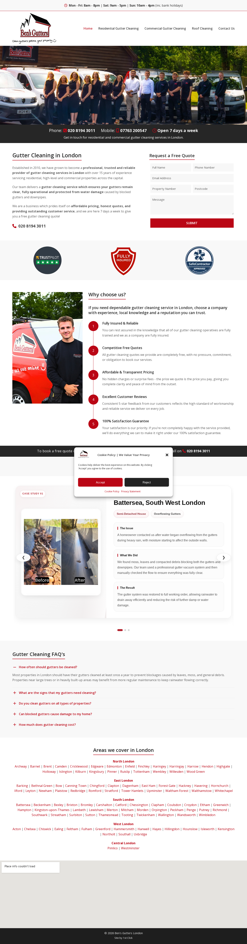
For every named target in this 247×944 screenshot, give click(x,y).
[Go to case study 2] (125, 630)
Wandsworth (186, 815)
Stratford (111, 791)
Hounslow (190, 829)
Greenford (102, 829)
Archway (21, 766)
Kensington (226, 829)
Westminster (130, 848)
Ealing (58, 829)
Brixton (72, 805)
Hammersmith (124, 829)
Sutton (90, 815)
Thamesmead (108, 815)
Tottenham (141, 771)
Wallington (166, 815)
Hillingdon (172, 829)
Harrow (192, 766)
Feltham (72, 829)
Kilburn (80, 771)
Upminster (154, 791)
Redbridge (77, 791)
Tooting (127, 815)
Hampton (24, 810)
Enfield (130, 766)
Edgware (97, 766)
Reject (147, 482)
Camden (61, 766)
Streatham (58, 815)
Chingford (97, 786)
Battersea (23, 805)
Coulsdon (174, 805)
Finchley (144, 766)
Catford (120, 805)
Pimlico (112, 848)
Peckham (176, 810)
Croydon (190, 805)
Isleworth (207, 829)
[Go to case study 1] (120, 630)
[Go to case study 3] (129, 630)
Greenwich (220, 805)
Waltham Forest (176, 791)
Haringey (159, 766)
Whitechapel (224, 791)
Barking (22, 786)
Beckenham (42, 805)
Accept (100, 482)
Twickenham (145, 815)
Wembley (159, 771)
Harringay (176, 766)
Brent (47, 766)
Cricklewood (79, 766)
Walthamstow (201, 791)
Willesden (176, 771)
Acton (17, 829)
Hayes (156, 829)
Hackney (185, 786)
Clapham (157, 805)
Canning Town (75, 786)
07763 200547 (133, 130)
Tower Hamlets (132, 791)
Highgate (223, 766)
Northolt (108, 834)
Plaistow (61, 791)
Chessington (139, 805)
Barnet (35, 766)
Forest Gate (167, 786)
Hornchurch (219, 786)
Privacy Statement (130, 491)
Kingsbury (96, 771)
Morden (142, 810)
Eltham (205, 805)
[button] (167, 455)
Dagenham (130, 786)
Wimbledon (207, 815)
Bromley (87, 805)
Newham (45, 791)
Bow (59, 786)
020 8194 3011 (81, 130)
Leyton (30, 791)
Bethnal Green (41, 786)
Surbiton (75, 815)
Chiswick (45, 829)
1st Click (128, 938)
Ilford (18, 791)
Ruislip (125, 771)
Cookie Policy (112, 491)
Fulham (86, 829)
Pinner (112, 771)
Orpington (159, 810)
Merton (112, 810)
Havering (201, 786)
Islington (65, 771)
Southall (124, 834)
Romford (95, 791)
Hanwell (143, 829)
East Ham (148, 786)
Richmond (220, 810)
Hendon (207, 766)
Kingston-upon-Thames (52, 810)
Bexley (58, 805)
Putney (204, 810)
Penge (191, 810)
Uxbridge (140, 834)
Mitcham (127, 810)
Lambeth (79, 810)
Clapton (113, 786)
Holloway (49, 771)
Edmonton (114, 766)
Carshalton (104, 805)
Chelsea (30, 829)
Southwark (39, 815)
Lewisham (96, 810)
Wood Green (196, 771)
